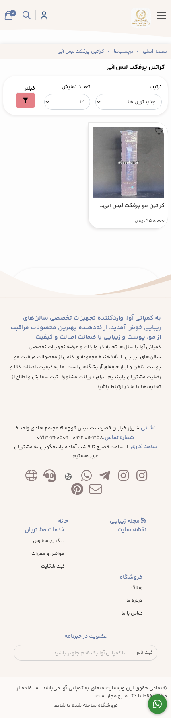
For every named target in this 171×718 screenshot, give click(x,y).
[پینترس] (77, 491)
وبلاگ (136, 588)
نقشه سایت (131, 530)
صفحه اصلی (155, 51)
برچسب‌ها (123, 51)
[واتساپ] (86, 477)
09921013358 (87, 438)
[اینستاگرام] (141, 477)
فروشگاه (131, 577)
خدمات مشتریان (44, 530)
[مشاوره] (157, 704)
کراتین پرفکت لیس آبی (81, 51)
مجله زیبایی (125, 521)
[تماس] (49, 477)
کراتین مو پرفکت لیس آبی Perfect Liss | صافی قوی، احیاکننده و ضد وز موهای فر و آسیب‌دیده (129, 206)
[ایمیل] (95, 491)
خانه (63, 521)
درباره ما (134, 601)
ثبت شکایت (52, 566)
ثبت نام (144, 652)
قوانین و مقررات (47, 554)
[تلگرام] (105, 477)
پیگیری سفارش (48, 541)
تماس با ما (132, 613)
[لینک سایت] (31, 477)
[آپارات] (68, 477)
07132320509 (52, 438)
